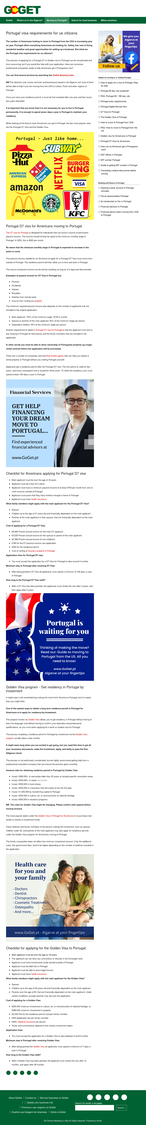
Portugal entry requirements (113, 101)
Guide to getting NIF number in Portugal (119, 165)
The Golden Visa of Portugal (114, 117)
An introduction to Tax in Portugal (116, 201)
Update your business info (40, 1102)
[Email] (35, 1074)
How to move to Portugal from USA (117, 122)
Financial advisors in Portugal (114, 206)
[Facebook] (81, 10)
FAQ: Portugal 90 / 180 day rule (115, 95)
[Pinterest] (98, 10)
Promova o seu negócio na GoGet (38, 1107)
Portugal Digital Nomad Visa (114, 106)
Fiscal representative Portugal (114, 195)
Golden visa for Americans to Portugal (118, 135)
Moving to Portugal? (57, 20)
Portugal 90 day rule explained (115, 90)
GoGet (9, 20)
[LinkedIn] (22, 1074)
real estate (42, 780)
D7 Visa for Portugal (110, 111)
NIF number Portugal (110, 159)
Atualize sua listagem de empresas (29, 1112)
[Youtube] (107, 10)
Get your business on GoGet (54, 1097)
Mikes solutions (109, 20)
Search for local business (84, 20)
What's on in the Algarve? (29, 20)
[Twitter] (15, 1074)
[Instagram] (90, 10)
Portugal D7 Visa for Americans (115, 141)
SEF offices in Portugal (111, 154)
